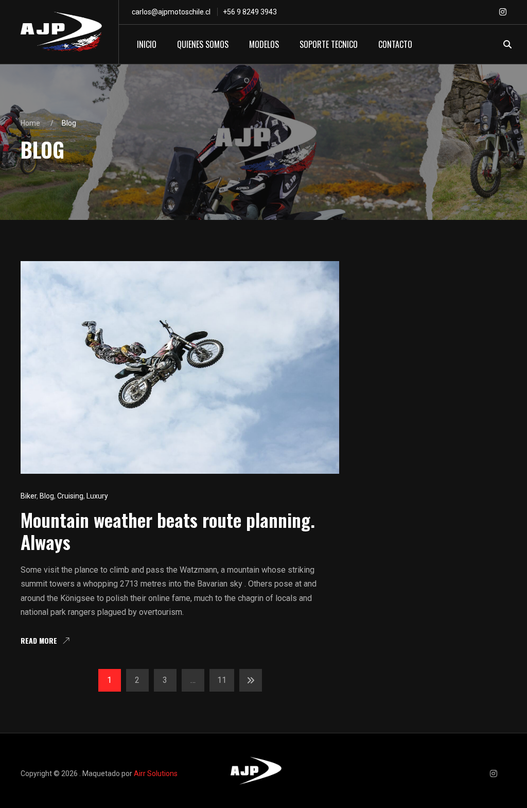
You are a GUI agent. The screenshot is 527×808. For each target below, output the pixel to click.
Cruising (70, 496)
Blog (47, 496)
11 (221, 680)
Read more (39, 641)
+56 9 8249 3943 (250, 12)
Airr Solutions (156, 773)
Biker (29, 496)
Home (30, 123)
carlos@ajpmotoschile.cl (171, 12)
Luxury (97, 496)
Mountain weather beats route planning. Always (168, 530)
